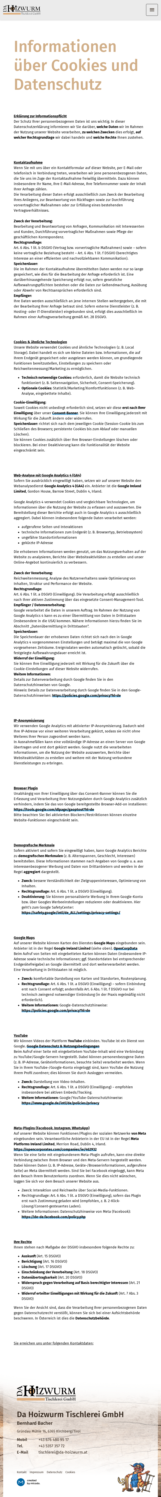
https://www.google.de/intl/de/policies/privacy (60, 1103)
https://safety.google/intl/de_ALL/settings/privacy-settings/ (71, 913)
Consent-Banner (65, 413)
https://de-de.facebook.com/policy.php (54, 1217)
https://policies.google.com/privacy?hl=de (86, 695)
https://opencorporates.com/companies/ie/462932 (55, 1149)
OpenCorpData (125, 948)
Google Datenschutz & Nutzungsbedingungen (63, 1046)
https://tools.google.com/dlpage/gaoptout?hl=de (54, 809)
